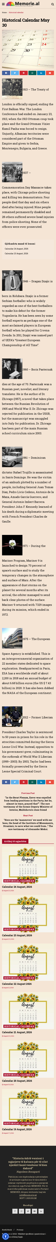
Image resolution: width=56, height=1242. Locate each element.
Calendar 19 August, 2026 (17, 1129)
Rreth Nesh (7, 1230)
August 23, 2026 (8, 891)
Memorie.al (8, 1234)
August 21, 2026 (8, 988)
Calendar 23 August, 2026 (16, 253)
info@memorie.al (28, 1195)
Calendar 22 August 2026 (17, 983)
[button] (5, 1236)
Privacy (20, 1230)
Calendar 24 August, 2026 (16, 248)
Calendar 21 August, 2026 (17, 1032)
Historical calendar (16, 12)
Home (4, 12)
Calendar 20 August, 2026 (17, 1080)
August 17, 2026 (8, 1133)
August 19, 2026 (8, 1085)
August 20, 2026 (8, 939)
